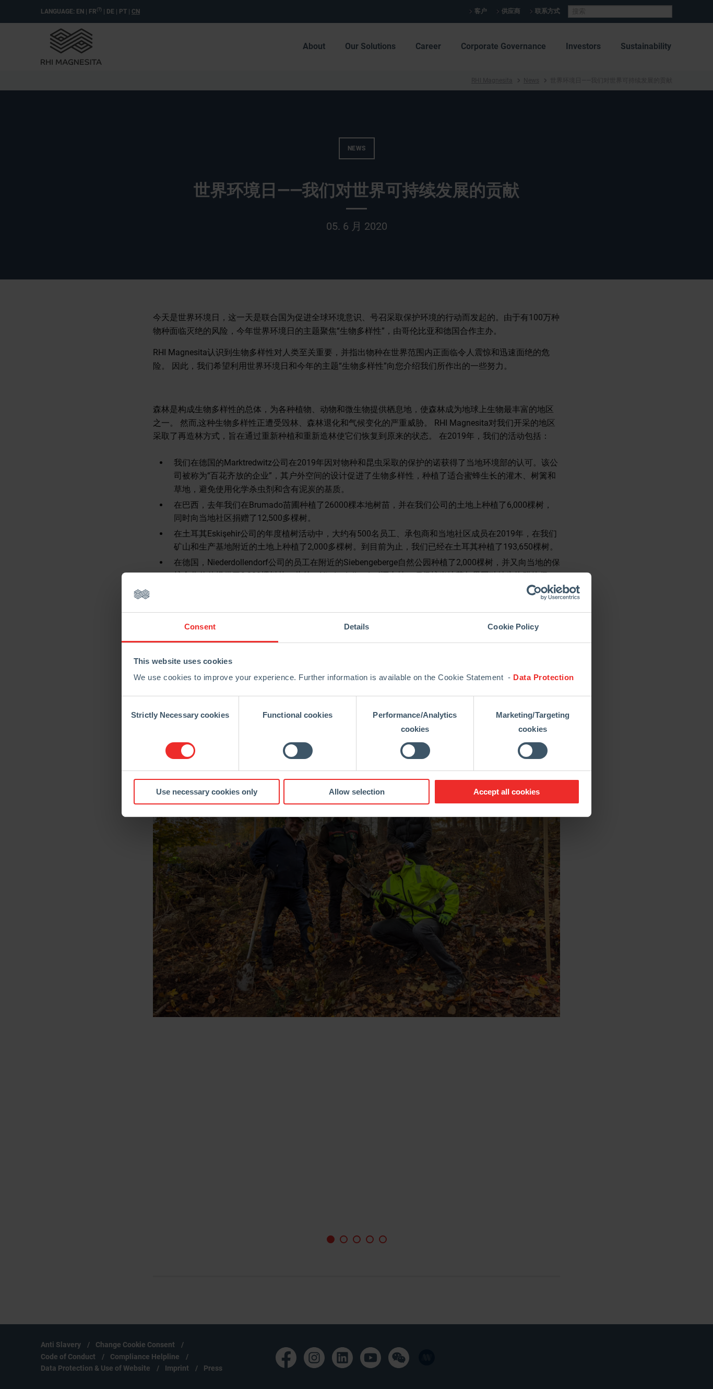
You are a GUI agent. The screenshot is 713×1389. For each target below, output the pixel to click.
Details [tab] (357, 626)
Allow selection (357, 791)
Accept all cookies (506, 791)
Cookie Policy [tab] (513, 626)
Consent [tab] (200, 626)
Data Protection (543, 677)
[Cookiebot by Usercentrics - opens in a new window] (534, 592)
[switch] (298, 750)
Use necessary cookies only (206, 791)
